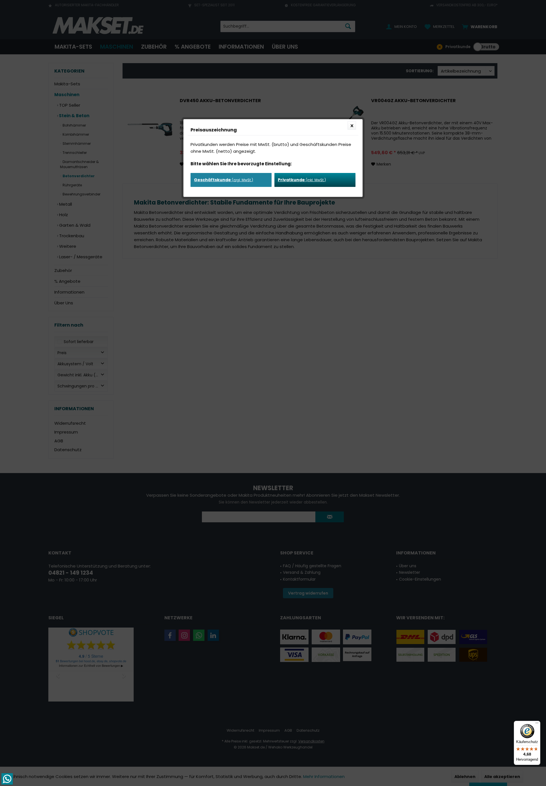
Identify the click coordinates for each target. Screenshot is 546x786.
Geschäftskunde (223, 180)
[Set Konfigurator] (7, 779)
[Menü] (536, 724)
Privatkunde (302, 180)
